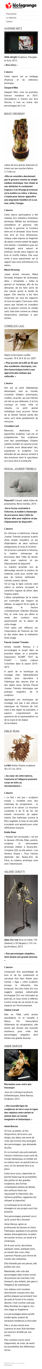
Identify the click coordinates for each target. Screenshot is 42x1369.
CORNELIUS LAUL (14, 326)
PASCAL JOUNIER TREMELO (20, 469)
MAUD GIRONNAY (14, 113)
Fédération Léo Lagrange (17, 1363)
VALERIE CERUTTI (14, 872)
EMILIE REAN (11, 731)
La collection (11, 18)
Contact (9, 21)
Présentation (11, 14)
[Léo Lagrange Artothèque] (21, 5)
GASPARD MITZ (13, 28)
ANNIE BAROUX (13, 1046)
